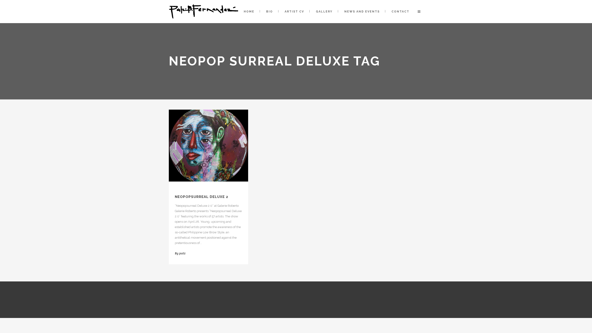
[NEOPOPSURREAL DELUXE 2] (208, 146)
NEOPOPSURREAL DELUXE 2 (201, 197)
